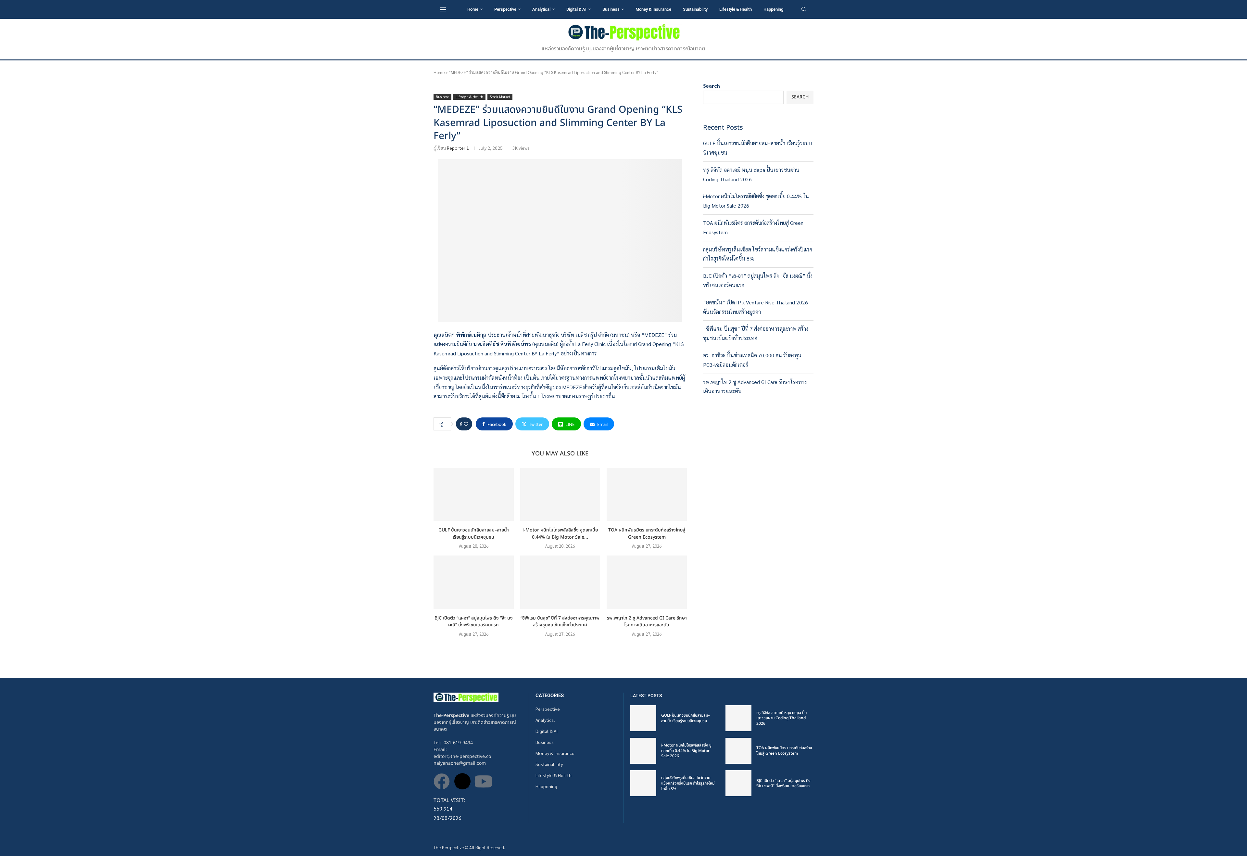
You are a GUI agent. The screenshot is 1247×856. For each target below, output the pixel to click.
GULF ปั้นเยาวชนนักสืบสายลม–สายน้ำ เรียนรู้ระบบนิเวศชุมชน (473, 534)
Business (611, 9)
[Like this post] (466, 423)
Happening (773, 9)
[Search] (803, 10)
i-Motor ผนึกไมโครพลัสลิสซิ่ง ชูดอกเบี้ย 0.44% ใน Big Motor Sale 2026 (686, 750)
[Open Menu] (443, 9)
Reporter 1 (458, 148)
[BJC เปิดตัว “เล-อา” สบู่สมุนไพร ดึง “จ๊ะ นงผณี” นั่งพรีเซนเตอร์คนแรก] (474, 582)
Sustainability (695, 9)
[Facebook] (442, 781)
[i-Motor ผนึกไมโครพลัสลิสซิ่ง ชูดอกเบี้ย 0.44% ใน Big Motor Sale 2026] (560, 494)
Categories (549, 695)
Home (472, 9)
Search (711, 85)
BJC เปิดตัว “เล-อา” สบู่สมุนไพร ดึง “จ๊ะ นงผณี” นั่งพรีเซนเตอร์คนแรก (474, 622)
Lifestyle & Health (735, 9)
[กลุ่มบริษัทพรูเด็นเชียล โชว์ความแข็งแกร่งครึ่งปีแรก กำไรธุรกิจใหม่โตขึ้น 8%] (643, 783)
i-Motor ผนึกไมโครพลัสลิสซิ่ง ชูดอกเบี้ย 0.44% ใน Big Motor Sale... (560, 534)
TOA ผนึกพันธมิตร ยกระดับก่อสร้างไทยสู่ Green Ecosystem (646, 534)
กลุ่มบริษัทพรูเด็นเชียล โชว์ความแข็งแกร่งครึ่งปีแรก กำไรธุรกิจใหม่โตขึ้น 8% (687, 783)
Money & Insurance (653, 9)
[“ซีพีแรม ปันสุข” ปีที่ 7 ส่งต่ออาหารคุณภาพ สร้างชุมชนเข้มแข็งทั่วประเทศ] (560, 582)
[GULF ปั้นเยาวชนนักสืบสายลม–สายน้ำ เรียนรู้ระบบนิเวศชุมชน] (474, 494)
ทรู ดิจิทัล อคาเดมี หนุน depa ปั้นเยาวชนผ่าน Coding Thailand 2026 (781, 718)
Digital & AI (576, 9)
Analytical (541, 9)
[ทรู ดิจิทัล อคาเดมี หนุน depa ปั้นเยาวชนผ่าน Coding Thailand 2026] (738, 718)
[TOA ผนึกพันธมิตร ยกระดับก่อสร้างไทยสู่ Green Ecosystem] (647, 494)
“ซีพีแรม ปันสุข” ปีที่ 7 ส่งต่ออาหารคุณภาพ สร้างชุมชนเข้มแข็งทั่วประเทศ (560, 622)
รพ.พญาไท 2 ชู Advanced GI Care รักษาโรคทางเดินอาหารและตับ (647, 622)
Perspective (505, 9)
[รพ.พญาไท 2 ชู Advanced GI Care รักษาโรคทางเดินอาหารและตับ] (647, 582)
